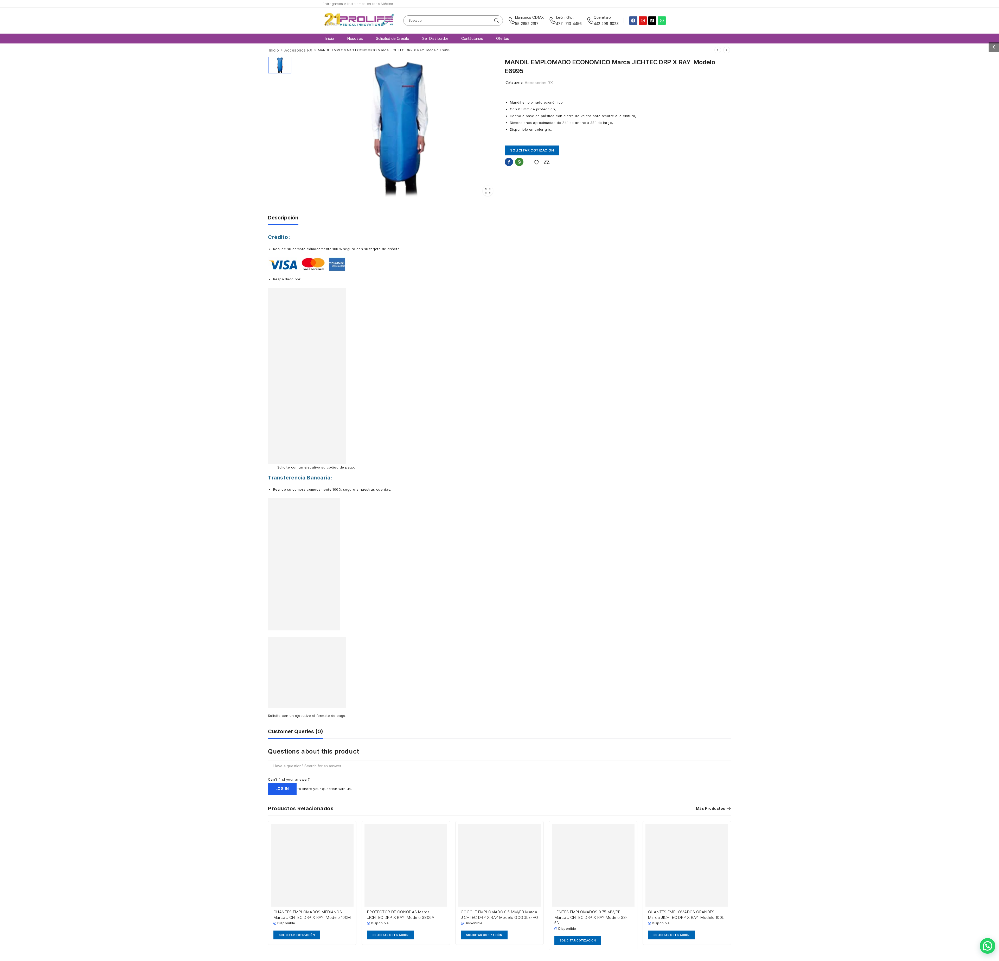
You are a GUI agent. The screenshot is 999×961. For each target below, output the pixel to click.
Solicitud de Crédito (392, 38)
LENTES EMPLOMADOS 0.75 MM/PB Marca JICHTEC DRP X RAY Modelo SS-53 (591, 917)
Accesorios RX (298, 50)
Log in (282, 788)
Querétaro (602, 17)
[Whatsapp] (662, 20)
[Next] (726, 49)
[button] (994, 47)
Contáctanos (472, 38)
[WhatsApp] (519, 162)
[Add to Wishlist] (536, 162)
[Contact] (511, 20)
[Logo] (359, 20)
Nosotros (355, 38)
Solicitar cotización (532, 150)
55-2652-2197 (526, 23)
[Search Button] (496, 20)
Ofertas (502, 38)
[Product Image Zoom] (488, 191)
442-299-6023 (606, 23)
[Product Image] (397, 128)
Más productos (710, 808)
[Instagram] (643, 20)
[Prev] (717, 49)
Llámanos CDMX (529, 17)
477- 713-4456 (569, 23)
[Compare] (547, 162)
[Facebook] (633, 20)
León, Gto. (565, 17)
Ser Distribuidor (435, 38)
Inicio (329, 38)
